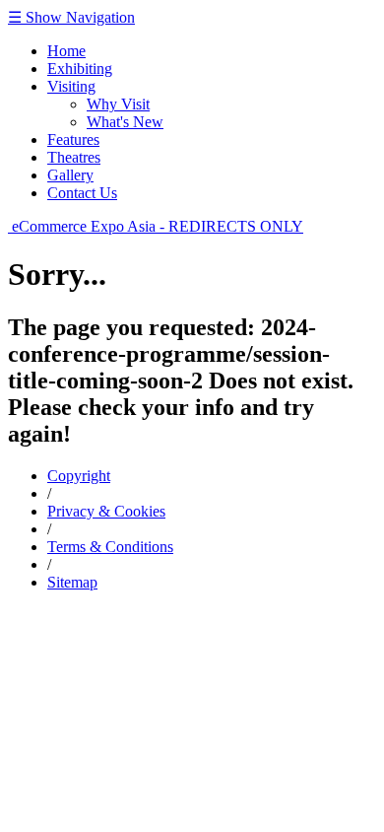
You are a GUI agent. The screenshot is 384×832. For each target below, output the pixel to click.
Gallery (70, 175)
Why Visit (118, 104)
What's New (125, 121)
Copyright (78, 475)
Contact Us (82, 192)
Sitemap (72, 582)
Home (66, 50)
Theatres (73, 157)
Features (73, 139)
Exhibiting (79, 68)
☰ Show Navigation (71, 17)
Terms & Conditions (110, 546)
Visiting (71, 86)
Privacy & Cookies (106, 511)
